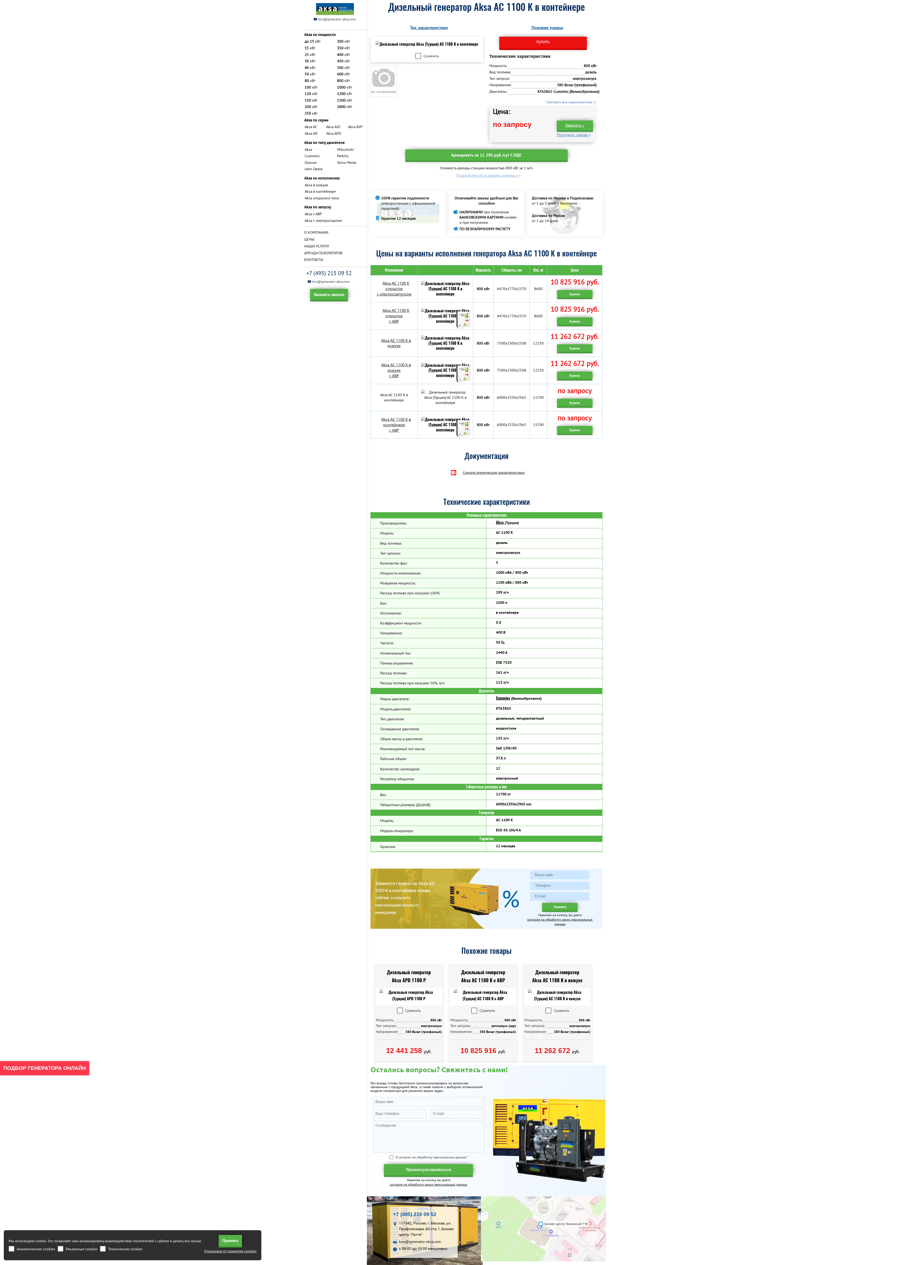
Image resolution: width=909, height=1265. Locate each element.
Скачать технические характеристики (494, 472)
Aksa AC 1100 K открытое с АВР (396, 316)
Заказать (573, 125)
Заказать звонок (329, 294)
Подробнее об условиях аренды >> (488, 175)
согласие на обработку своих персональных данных (560, 921)
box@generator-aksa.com (337, 19)
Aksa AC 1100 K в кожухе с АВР (396, 370)
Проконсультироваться (428, 1170)
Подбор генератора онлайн (44, 1068)
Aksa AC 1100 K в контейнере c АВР (396, 425)
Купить (575, 294)
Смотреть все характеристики (569, 102)
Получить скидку (572, 135)
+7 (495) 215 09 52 (329, 273)
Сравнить (431, 56)
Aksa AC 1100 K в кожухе (396, 343)
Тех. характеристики (429, 27)
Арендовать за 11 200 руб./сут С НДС (486, 155)
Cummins (503, 698)
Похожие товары (547, 27)
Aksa (500, 522)
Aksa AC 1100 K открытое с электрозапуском (394, 289)
